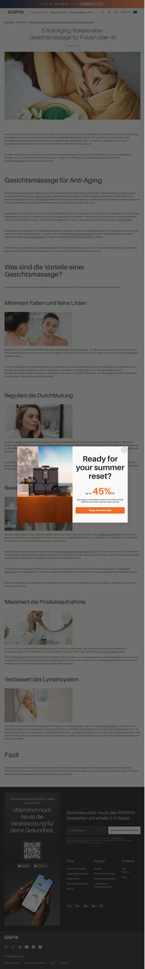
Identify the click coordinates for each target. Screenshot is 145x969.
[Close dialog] (123, 450)
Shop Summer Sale (99, 510)
